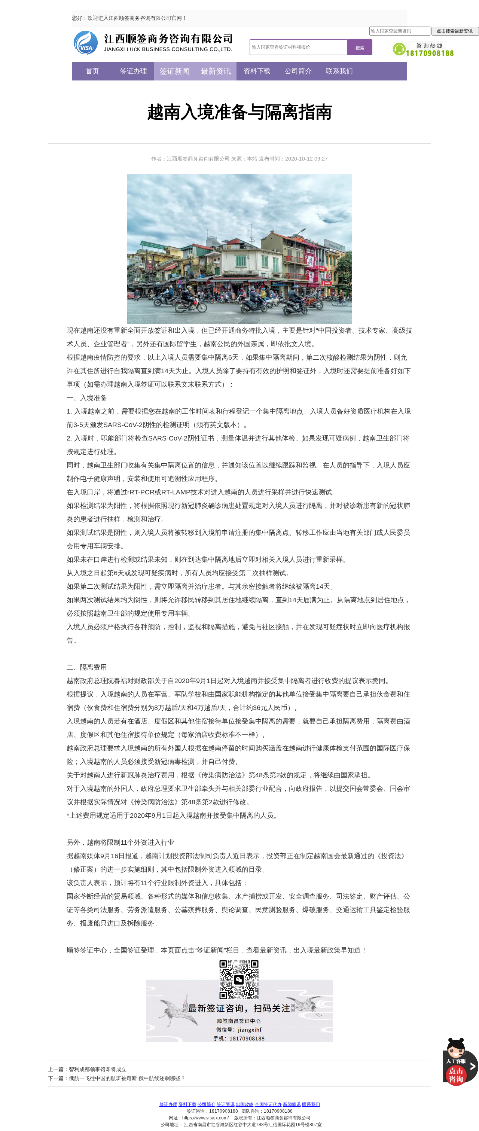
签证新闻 (175, 71)
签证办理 (133, 71)
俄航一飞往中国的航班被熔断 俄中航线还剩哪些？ (127, 1078)
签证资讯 (226, 1104)
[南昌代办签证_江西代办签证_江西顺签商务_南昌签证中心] (153, 42)
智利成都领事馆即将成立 (97, 1069)
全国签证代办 (268, 1104)
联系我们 (339, 71)
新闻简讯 (292, 1104)
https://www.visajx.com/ (205, 1118)
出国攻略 (245, 1104)
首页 (92, 71)
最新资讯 (216, 71)
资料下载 (257, 71)
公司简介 (298, 71)
